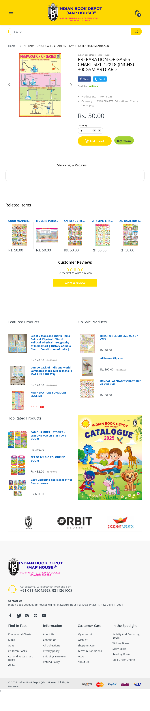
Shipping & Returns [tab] (72, 165)
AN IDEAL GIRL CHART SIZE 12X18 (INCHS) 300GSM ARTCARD (75, 221)
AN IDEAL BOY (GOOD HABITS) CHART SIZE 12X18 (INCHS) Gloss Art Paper (130, 221)
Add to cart (97, 141)
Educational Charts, (127, 101)
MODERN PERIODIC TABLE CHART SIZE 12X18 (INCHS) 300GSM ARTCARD (47, 221)
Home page (88, 105)
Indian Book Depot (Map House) (94, 54)
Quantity (82, 125)
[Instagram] (27, 615)
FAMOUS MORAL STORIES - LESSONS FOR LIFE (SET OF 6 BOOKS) (48, 435)
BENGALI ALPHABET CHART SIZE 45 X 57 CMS (120, 382)
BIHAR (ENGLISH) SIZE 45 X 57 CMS (119, 337)
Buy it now (124, 141)
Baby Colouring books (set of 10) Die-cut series (51, 481)
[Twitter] (19, 615)
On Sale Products (92, 321)
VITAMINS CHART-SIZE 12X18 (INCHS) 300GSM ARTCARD (103, 221)
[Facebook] (10, 615)
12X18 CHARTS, (104, 101)
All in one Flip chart (112, 358)
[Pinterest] (35, 615)
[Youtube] (44, 615)
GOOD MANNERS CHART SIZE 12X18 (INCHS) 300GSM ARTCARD (19, 221)
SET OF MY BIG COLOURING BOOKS (48, 459)
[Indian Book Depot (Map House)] (75, 12)
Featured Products (23, 321)
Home (11, 46)
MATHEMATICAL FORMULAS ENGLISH (48, 394)
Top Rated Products (24, 418)
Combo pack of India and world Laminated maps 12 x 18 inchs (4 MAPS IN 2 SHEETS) (51, 371)
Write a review (75, 283)
